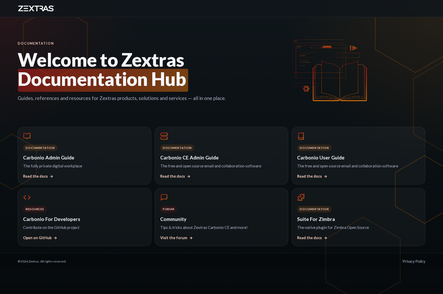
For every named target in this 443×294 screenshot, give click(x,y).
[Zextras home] (36, 8)
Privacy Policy (413, 261)
